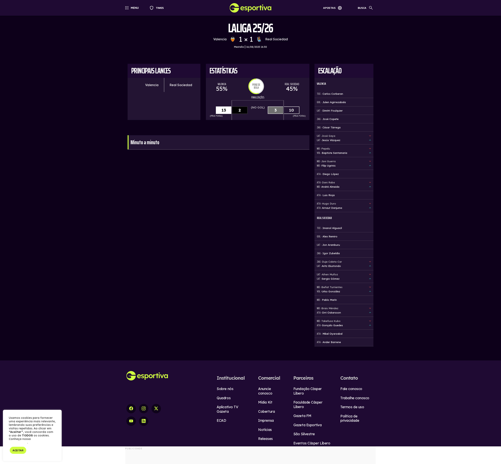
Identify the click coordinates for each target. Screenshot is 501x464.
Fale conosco (351, 389)
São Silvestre (304, 434)
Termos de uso (352, 407)
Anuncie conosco (265, 391)
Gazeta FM (302, 416)
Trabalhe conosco (354, 398)
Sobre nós (225, 389)
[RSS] (143, 421)
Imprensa (266, 420)
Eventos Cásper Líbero (311, 443)
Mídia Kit (265, 402)
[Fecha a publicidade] (493, 455)
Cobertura (266, 411)
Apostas (329, 8)
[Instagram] (143, 408)
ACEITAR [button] (18, 450)
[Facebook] (131, 408)
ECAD (221, 420)
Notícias (265, 429)
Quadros (224, 398)
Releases (265, 438)
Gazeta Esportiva (307, 425)
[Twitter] (156, 408)
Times (158, 8)
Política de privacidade (349, 418)
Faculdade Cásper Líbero (308, 404)
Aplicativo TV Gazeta (227, 409)
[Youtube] (131, 421)
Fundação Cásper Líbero (307, 391)
